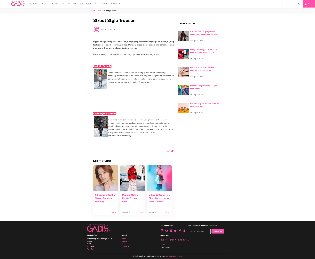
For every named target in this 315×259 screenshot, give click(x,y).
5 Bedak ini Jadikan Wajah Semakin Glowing (105, 198)
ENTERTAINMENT (57, 3)
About (124, 239)
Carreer (125, 244)
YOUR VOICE (85, 3)
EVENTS (104, 3)
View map (90, 249)
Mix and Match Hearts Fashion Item (130, 198)
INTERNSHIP (115, 3)
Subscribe (217, 231)
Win (167, 240)
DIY (96, 3)
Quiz (162, 240)
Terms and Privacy (175, 256)
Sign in (310, 3)
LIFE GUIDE (72, 3)
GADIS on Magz (183, 240)
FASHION (33, 3)
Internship (125, 246)
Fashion (116, 30)
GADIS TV (173, 240)
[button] (172, 151)
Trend (99, 11)
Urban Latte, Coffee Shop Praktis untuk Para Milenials (159, 198)
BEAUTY (43, 3)
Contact (125, 241)
